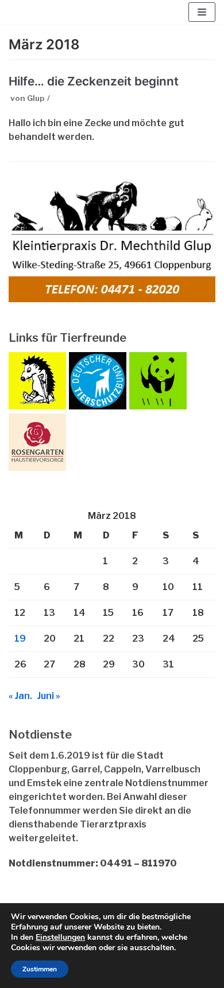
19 (20, 638)
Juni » (48, 695)
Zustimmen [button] (39, 969)
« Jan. (20, 695)
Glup (35, 98)
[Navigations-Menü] (201, 12)
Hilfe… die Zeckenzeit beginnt (94, 81)
